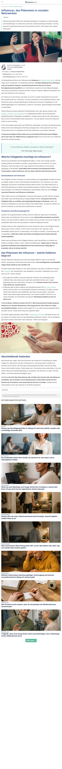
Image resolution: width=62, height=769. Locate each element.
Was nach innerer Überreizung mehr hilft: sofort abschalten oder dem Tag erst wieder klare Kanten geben (30, 547)
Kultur (3, 426)
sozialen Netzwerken (48, 80)
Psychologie (4, 6)
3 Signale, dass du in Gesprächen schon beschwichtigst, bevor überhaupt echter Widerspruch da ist (30, 635)
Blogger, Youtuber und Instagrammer (13, 113)
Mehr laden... (31, 640)
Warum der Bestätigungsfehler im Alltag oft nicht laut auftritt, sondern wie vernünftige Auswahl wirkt (30, 429)
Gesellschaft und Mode (37, 314)
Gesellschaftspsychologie (15, 6)
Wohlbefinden (5, 514)
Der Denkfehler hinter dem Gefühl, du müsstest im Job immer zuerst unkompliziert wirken (27, 459)
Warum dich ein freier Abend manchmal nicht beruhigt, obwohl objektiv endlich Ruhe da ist (29, 517)
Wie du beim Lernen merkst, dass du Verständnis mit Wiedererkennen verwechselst (28, 605)
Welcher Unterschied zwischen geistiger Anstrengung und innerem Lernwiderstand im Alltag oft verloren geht (27, 576)
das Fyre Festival (50, 287)
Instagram (7, 271)
